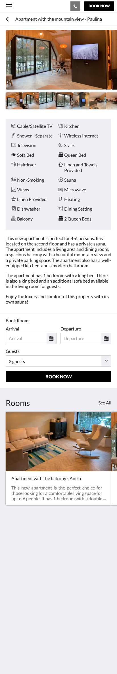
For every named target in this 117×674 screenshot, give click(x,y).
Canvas (37, 658)
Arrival (12, 328)
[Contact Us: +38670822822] (75, 6)
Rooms (12, 617)
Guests (13, 351)
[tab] (58, 608)
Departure (70, 328)
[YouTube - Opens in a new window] (11, 590)
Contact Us (17, 622)
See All (104, 402)
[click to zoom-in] (58, 60)
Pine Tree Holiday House (39, 6)
